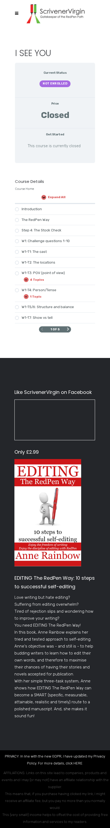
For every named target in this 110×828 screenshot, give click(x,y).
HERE (77, 763)
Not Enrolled (55, 83)
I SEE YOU (33, 53)
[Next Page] (67, 329)
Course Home (24, 189)
